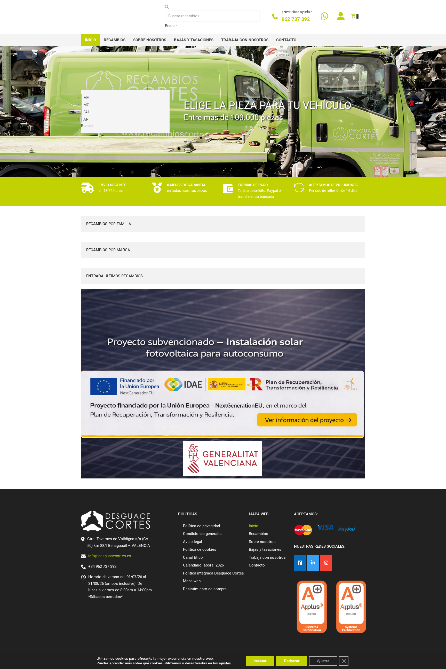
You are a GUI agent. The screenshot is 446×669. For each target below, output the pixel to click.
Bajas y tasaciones (193, 40)
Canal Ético (193, 557)
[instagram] (326, 563)
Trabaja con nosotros (244, 40)
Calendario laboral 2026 (203, 565)
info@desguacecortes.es (109, 556)
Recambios (114, 40)
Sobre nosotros (149, 40)
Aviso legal (192, 541)
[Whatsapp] (324, 16)
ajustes (225, 663)
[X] (313, 563)
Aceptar (259, 660)
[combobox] (81, 97)
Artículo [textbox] (86, 119)
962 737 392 (296, 19)
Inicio (90, 40)
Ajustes (323, 660)
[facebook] (300, 563)
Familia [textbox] (86, 112)
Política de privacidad (201, 526)
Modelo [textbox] (86, 105)
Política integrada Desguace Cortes (213, 573)
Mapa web (192, 581)
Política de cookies (199, 549)
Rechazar (291, 660)
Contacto (286, 40)
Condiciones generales (202, 533)
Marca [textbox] (86, 97)
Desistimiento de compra (205, 589)
